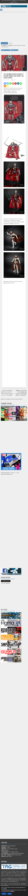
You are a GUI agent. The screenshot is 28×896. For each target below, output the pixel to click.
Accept (4, 893)
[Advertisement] (14, 27)
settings (12, 891)
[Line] (21, 83)
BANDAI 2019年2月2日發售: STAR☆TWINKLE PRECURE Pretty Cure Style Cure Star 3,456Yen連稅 (7, 393)
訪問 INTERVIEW (5, 850)
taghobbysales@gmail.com (7, 474)
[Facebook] (5, 83)
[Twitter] (7, 83)
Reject (9, 893)
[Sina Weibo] (7, 86)
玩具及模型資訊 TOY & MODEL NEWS (9, 851)
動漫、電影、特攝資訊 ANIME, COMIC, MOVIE (11, 854)
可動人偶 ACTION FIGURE (5, 50)
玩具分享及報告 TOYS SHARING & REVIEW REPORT (12, 853)
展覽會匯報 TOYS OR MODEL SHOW (9, 849)
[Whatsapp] (10, 83)
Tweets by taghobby (5, 583)
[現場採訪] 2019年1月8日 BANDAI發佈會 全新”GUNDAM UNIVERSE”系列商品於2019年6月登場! (21, 393)
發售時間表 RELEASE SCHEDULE (8, 846)
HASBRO (14, 79)
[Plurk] (13, 83)
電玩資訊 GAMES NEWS (6, 856)
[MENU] (1, 10)
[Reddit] (5, 86)
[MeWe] (18, 83)
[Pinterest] (15, 83)
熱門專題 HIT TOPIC (5, 847)
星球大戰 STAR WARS (14, 50)
